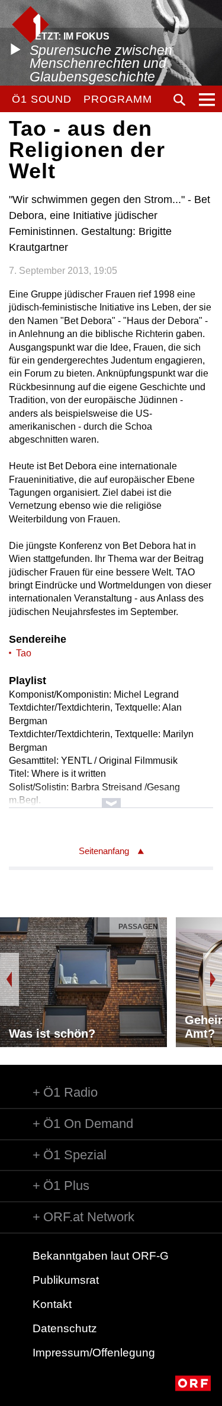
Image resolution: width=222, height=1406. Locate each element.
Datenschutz (65, 1328)
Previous (9, 979)
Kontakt (52, 1304)
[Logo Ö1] (30, 24)
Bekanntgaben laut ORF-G (101, 1256)
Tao (23, 653)
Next (212, 979)
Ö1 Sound (42, 99)
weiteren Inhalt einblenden (111, 797)
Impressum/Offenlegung (94, 1352)
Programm (117, 99)
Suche (179, 100)
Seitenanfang (104, 851)
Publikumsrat (66, 1280)
